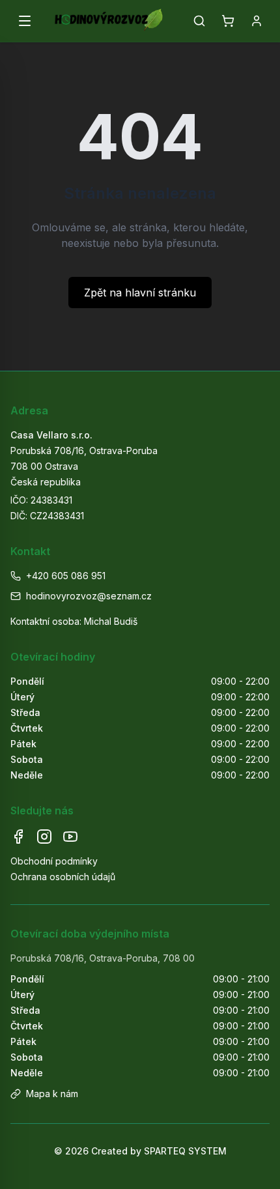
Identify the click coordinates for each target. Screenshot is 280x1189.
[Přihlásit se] (257, 21)
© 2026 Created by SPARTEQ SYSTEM (140, 1150)
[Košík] (228, 21)
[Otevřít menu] (24, 21)
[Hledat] (199, 21)
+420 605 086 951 (65, 575)
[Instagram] (44, 836)
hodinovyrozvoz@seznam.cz (89, 595)
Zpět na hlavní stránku (140, 292)
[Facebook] (18, 836)
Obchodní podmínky (54, 861)
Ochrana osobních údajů (62, 876)
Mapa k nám (52, 1093)
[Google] (70, 836)
